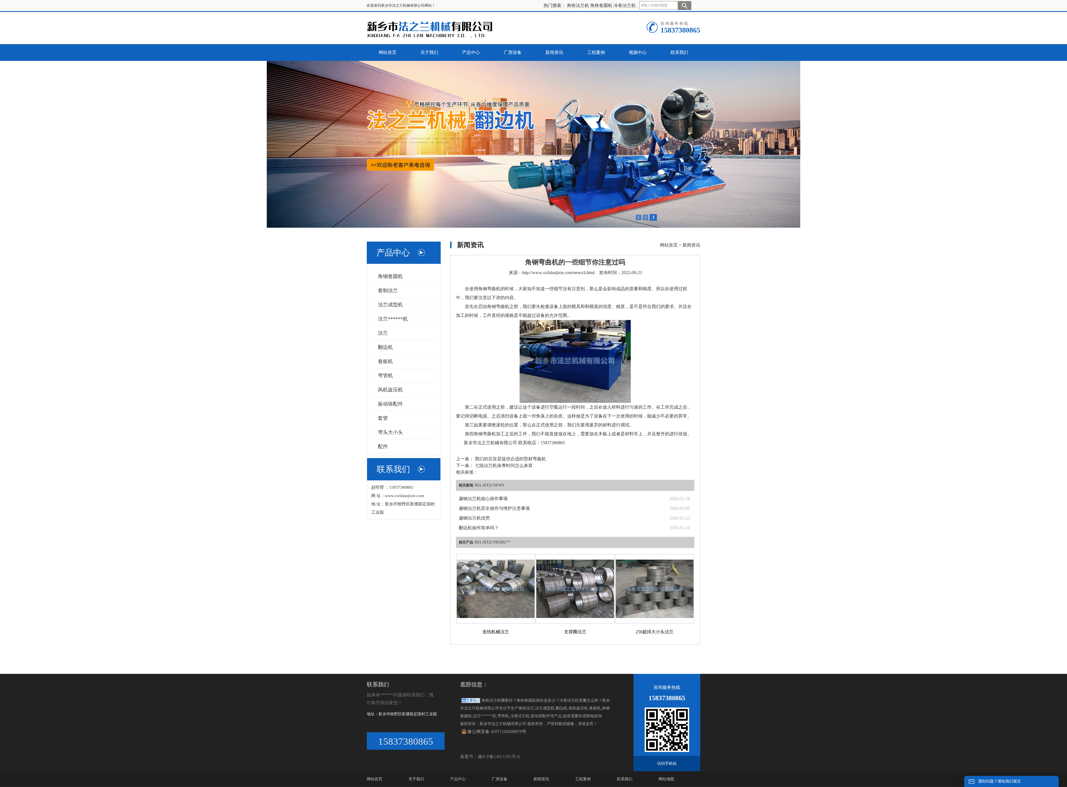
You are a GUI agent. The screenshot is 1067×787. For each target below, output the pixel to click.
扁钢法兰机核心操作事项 (483, 498)
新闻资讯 (691, 245)
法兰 (383, 333)
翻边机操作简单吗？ (479, 527)
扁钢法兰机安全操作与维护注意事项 (494, 508)
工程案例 (583, 779)
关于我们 (416, 779)
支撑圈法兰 (575, 631)
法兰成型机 (390, 304)
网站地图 (666, 779)
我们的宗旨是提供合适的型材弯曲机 (510, 458)
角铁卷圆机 (601, 5)
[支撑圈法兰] (575, 589)
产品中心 (458, 779)
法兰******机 (393, 319)
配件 (383, 446)
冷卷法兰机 (625, 5)
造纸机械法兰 (495, 631)
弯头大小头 (390, 432)
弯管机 (385, 375)
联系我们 (624, 779)
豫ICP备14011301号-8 (499, 756)
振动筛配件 (390, 404)
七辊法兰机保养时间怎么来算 (503, 465)
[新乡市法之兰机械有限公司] (435, 29)
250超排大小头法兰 (655, 631)
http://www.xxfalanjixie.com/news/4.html (558, 272)
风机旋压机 (390, 390)
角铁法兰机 (578, 5)
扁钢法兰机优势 (474, 518)
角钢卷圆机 (390, 276)
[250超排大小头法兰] (654, 589)
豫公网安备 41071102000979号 (496, 731)
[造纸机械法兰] (495, 589)
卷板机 (385, 361)
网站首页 (669, 245)
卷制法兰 (388, 290)
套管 (383, 418)
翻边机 (385, 347)
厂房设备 (499, 779)
